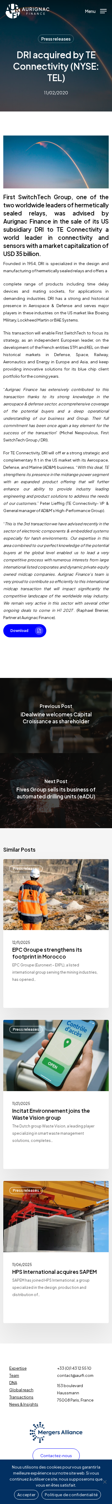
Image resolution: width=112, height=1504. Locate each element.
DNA (13, 1382)
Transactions (21, 1397)
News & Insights (23, 1404)
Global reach (21, 1389)
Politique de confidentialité (71, 1494)
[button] (96, 10)
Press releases (55, 38)
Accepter (26, 1494)
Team (14, 1375)
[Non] (105, 1482)
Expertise (18, 1368)
